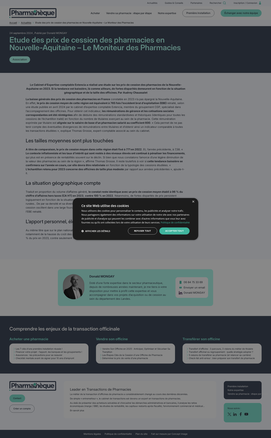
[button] (95, 231)
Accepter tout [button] (174, 230)
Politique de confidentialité (175, 222)
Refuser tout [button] (142, 230)
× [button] (193, 202)
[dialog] (135, 219)
